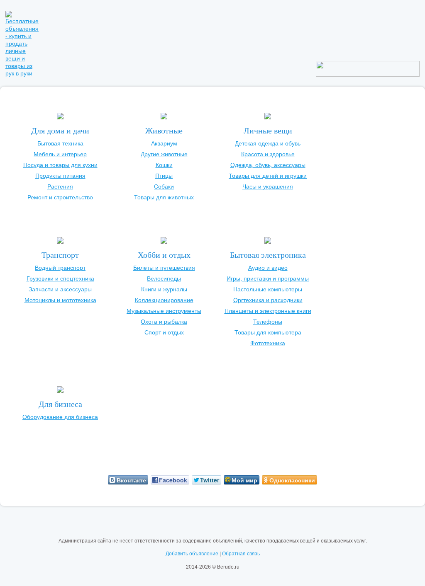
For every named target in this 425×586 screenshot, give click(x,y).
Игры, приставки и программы (268, 278)
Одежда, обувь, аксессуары (267, 165)
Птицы (164, 175)
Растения (60, 186)
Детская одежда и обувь (267, 143)
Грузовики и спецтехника (60, 278)
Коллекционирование (164, 300)
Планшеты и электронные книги (268, 311)
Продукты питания (60, 175)
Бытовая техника (60, 143)
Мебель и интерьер (60, 154)
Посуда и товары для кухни (60, 165)
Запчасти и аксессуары (60, 289)
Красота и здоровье (268, 154)
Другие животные (164, 154)
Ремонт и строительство (60, 197)
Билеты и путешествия (164, 267)
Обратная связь (241, 554)
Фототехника (267, 343)
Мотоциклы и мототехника (60, 300)
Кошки (164, 165)
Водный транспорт (60, 267)
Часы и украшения (267, 186)
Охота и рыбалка (164, 321)
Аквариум (164, 143)
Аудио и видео (268, 267)
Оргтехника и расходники (268, 300)
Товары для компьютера (267, 332)
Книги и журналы (164, 289)
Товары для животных (164, 197)
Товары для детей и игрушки (268, 175)
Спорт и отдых (164, 332)
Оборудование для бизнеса (60, 417)
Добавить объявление (192, 554)
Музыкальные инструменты (164, 311)
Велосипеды (164, 278)
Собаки (164, 186)
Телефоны (267, 321)
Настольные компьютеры (267, 289)
